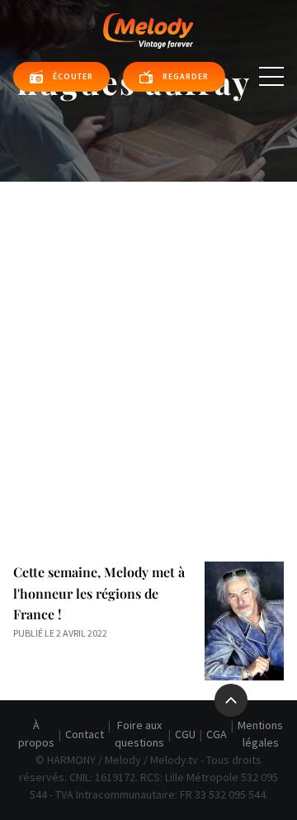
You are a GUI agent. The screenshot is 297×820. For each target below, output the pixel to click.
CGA (216, 734)
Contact (84, 734)
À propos (36, 734)
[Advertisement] (148, 338)
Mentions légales (260, 734)
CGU (185, 734)
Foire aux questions (139, 734)
